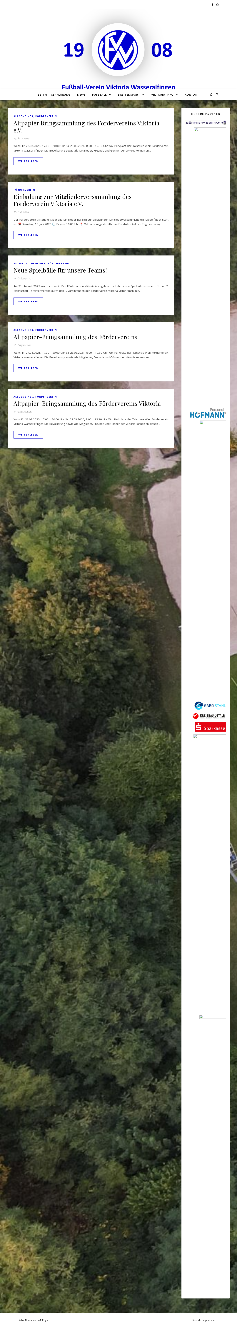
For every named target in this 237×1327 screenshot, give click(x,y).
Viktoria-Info (162, 94)
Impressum (209, 1320)
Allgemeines (23, 116)
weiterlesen (28, 161)
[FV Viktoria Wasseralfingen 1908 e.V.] (118, 53)
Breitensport (129, 94)
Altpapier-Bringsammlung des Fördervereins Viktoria (87, 403)
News (81, 94)
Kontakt (192, 94)
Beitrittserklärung (54, 94)
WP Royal (43, 1320)
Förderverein (46, 116)
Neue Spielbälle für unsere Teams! (60, 270)
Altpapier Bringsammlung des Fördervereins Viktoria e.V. (86, 126)
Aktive (19, 263)
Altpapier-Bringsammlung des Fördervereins (76, 337)
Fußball (99, 94)
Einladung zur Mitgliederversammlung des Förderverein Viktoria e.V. (73, 199)
